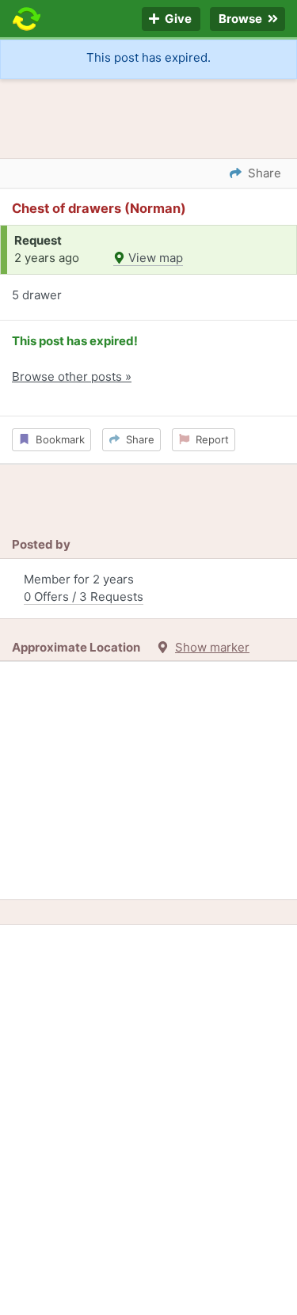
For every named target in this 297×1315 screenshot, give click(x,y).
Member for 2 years (83, 588)
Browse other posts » (71, 376)
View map (154, 257)
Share (137, 439)
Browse (241, 19)
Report (209, 439)
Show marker (212, 647)
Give (177, 19)
